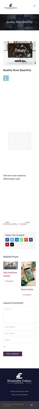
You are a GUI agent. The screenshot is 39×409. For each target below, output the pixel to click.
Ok (32, 405)
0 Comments (22, 224)
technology (7, 224)
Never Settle (27, 289)
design (27, 222)
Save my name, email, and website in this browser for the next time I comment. (18, 348)
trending (14, 224)
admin (7, 222)
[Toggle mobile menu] (34, 6)
